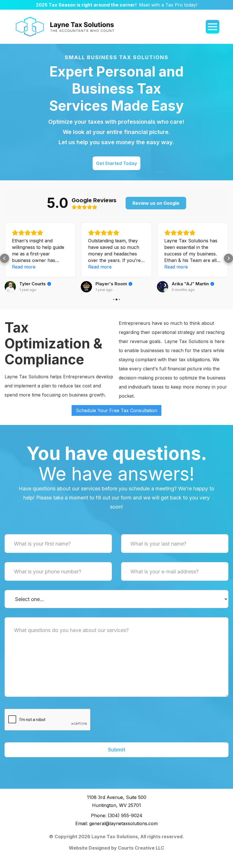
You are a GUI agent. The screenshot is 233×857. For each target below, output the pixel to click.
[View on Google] (10, 286)
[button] (4, 258)
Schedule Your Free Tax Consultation (116, 410)
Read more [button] (24, 267)
